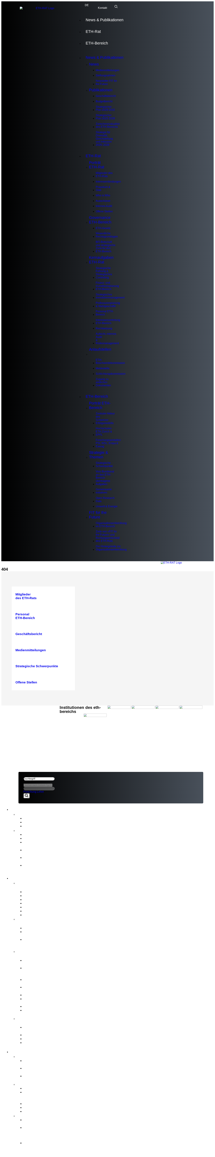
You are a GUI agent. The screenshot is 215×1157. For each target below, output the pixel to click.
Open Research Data (105, 500)
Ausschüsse (103, 200)
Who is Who (103, 195)
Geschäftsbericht (106, 96)
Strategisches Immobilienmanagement (110, 296)
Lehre (40, 791)
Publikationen (100, 90)
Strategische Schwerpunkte (104, 464)
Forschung (30, 791)
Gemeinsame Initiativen (104, 491)
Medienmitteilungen (107, 70)
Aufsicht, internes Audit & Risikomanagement (107, 338)
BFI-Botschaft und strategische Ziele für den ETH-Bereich (105, 247)
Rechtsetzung (104, 328)
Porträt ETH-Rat (96, 164)
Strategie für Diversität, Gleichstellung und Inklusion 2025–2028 (104, 138)
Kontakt (102, 7)
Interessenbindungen (108, 181)
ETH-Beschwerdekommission (110, 361)
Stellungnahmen (105, 75)
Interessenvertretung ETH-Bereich (108, 322)
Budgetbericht (104, 101)
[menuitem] (86, 5)
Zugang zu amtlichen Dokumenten (103, 382)
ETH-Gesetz (103, 228)
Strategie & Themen (98, 454)
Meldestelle (103, 368)
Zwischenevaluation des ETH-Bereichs (108, 125)
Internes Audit (104, 206)
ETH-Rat (93, 31)
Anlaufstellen (100, 349)
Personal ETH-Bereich (105, 313)
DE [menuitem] (87, 5)
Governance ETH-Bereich (100, 219)
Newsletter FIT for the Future (106, 82)
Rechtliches (28, 721)
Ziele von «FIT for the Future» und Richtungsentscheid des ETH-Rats (107, 536)
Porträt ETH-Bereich (100, 405)
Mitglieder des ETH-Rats (104, 175)
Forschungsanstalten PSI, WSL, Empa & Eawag (108, 443)
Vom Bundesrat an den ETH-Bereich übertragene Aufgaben (105, 478)
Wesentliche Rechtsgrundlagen (107, 235)
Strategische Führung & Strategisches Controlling (104, 273)
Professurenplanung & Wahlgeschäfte (108, 305)
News (94, 64)
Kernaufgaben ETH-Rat (101, 259)
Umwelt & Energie (106, 506)
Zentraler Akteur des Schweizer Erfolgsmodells (105, 418)
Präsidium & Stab (103, 189)
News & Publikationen (104, 20)
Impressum (26, 725)
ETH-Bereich (97, 43)
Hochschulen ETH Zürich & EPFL (104, 431)
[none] (86, 5)
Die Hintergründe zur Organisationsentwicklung (111, 548)
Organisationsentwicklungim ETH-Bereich (111, 525)
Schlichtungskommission (110, 373)
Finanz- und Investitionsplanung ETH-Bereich (107, 285)
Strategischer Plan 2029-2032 (105, 108)
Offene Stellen (104, 211)
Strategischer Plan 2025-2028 (105, 117)
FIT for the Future (98, 514)
